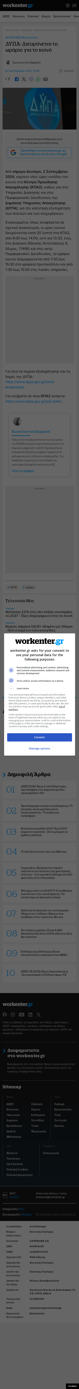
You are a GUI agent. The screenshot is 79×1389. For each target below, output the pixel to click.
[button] (40, 688)
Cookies (72, 1386)
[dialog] (39, 694)
